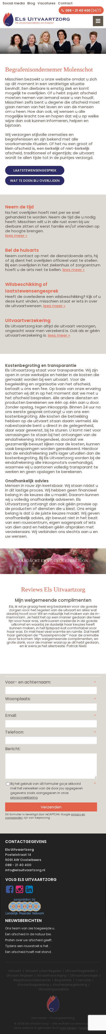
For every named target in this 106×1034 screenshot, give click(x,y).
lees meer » (16, 235)
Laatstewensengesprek (34, 170)
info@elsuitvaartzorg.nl (25, 870)
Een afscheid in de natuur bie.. (28, 934)
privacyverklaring (24, 797)
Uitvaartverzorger (84, 975)
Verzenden (51, 807)
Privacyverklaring (62, 1018)
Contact (65, 3)
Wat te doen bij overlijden (35, 180)
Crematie (83, 980)
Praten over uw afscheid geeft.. (29, 940)
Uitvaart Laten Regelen (43, 971)
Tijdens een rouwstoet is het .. (27, 946)
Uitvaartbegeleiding (33, 984)
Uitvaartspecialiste (53, 989)
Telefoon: (14, 732)
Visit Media (68, 1028)
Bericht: (13, 749)
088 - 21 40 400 (18, 864)
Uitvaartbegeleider (80, 971)
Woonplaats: (18, 699)
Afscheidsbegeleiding (70, 984)
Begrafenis (63, 980)
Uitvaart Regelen (19, 975)
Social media (14, 3)
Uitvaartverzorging (51, 975)
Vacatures (46, 3)
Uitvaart (14, 971)
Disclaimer (39, 1018)
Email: (11, 715)
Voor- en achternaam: (28, 682)
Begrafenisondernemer (32, 980)
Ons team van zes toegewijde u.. (30, 928)
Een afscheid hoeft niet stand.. (28, 952)
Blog (31, 3)
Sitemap (85, 1028)
